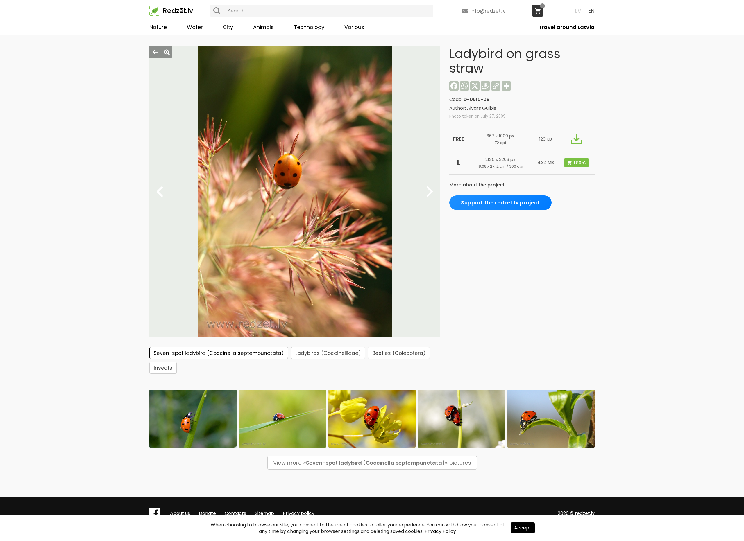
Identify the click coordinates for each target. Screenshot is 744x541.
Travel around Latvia (567, 27)
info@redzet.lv (488, 11)
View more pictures (372, 462)
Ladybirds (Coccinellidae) (328, 353)
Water (195, 27)
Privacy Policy (440, 531)
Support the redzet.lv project (500, 202)
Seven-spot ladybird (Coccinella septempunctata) (219, 353)
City (228, 27)
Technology (309, 27)
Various (354, 27)
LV (578, 11)
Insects (163, 367)
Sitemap (264, 513)
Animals (263, 27)
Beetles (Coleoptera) (398, 353)
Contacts (235, 513)
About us (180, 513)
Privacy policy (298, 513)
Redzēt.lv (178, 10)
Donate (207, 513)
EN (591, 11)
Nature (158, 27)
